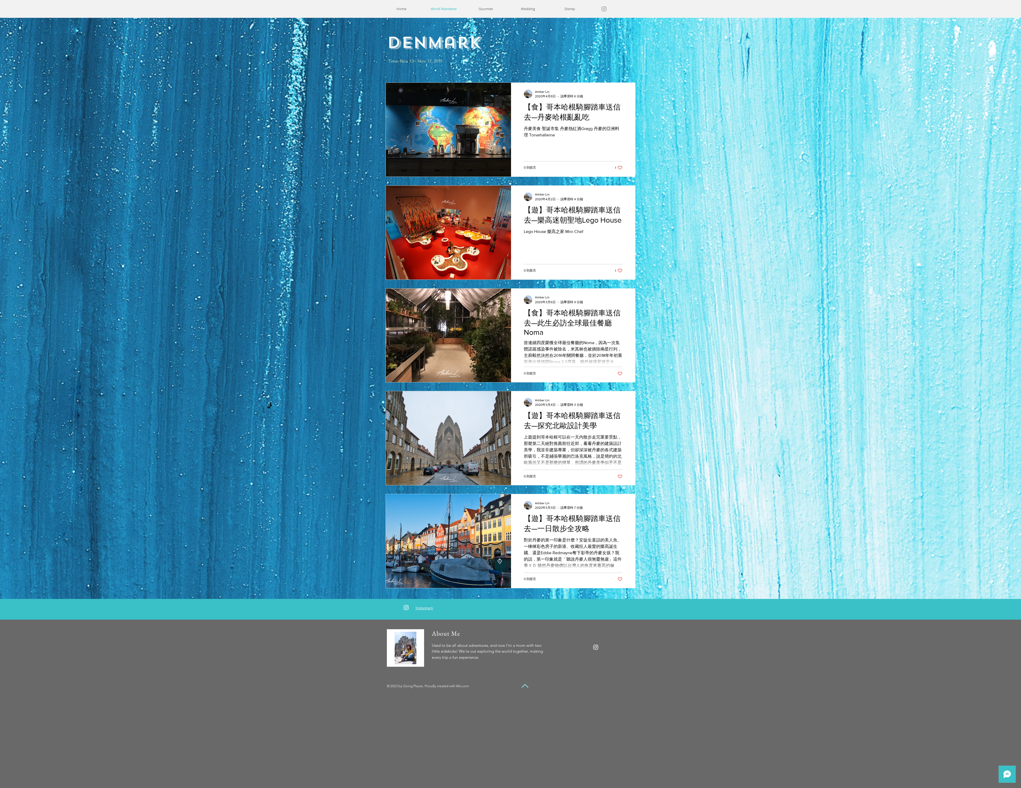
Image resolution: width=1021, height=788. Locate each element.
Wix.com (462, 686)
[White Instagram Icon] (406, 607)
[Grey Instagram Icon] (604, 9)
